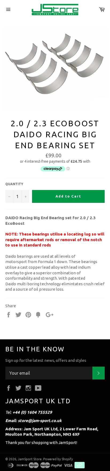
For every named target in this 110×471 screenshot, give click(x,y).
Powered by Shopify (58, 459)
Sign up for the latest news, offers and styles (45, 360)
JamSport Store (30, 459)
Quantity (14, 184)
